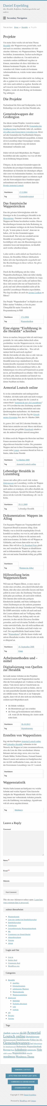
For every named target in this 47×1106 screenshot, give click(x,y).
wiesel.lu (29, 1053)
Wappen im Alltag (26, 568)
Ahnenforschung (14, 937)
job (9, 1012)
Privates (11, 1015)
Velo (39, 1049)
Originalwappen (19, 986)
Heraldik (25, 27)
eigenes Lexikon (34, 292)
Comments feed (14, 963)
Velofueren (12, 925)
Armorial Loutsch (23, 1070)
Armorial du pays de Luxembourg (28, 402)
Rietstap (7, 1049)
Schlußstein (21, 1049)
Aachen (7, 1032)
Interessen (12, 997)
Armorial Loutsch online (26, 464)
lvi (4, 1046)
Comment (7, 829)
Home (16, 27)
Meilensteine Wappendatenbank (28, 1046)
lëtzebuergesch (11, 1046)
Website (6, 881)
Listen (16, 450)
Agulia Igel (15, 1033)
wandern (9, 1053)
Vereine (11, 940)
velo (14, 1006)
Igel (31, 1043)
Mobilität (16, 1000)
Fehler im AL (36, 1039)
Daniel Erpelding (15, 5)
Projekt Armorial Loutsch (13, 185)
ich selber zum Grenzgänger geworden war (20, 132)
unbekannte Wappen (21, 989)
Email (6, 871)
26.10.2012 (25, 724)
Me (9, 931)
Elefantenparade (9, 1040)
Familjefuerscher (14, 922)
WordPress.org (13, 966)
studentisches (31, 1050)
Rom (12, 1050)
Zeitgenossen (8, 483)
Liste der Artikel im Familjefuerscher (22, 919)
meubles (16, 983)
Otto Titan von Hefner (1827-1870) (23, 1076)
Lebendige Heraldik (15, 744)
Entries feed (12, 960)
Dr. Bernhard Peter (29, 545)
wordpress (9, 1056)
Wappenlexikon (27, 321)
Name (6, 860)
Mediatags (19, 810)
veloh (5, 1053)
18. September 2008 (26, 646)
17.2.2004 (23, 192)
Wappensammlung (20, 994)
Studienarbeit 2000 (23, 1088)
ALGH (23, 1032)
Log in (10, 957)
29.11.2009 (22, 504)
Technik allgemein (20, 1003)
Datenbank (28, 429)
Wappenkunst (14, 634)
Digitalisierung (27, 728)
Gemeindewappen (26, 196)
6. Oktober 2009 (23, 459)
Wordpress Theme (25, 1056)
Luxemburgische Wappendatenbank (22, 928)
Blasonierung (8, 218)
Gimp (20, 651)
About (10, 943)
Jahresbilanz (38, 1043)
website (16, 1009)
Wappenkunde (13, 916)
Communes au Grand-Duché (19, 934)
